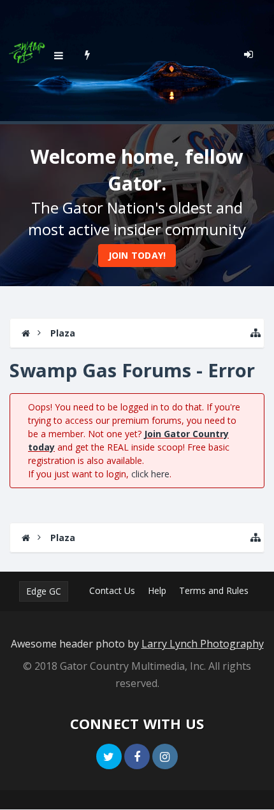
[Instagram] (165, 756)
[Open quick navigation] (255, 333)
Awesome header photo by (137, 644)
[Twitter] (109, 756)
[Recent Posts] (88, 54)
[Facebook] (137, 756)
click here (150, 474)
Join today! (137, 255)
